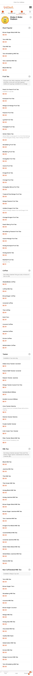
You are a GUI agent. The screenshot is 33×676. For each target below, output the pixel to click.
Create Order (22, 12)
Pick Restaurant (11, 12)
